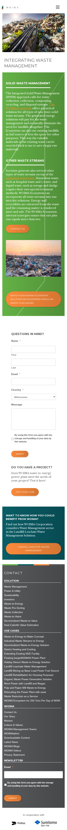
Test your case (25, 492)
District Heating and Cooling (20, 649)
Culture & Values (13, 724)
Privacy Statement (14, 754)
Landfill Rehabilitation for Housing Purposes (28, 675)
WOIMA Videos (12, 750)
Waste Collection (13, 612)
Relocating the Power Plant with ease (25, 692)
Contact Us (17, 228)
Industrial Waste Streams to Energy (24, 640)
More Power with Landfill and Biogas (24, 683)
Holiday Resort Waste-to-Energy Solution (27, 662)
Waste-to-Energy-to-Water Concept (24, 636)
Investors (9, 599)
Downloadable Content (17, 737)
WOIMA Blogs (12, 746)
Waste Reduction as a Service (21, 696)
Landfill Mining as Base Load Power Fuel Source (31, 670)
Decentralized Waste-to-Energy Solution (26, 645)
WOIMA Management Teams (20, 729)
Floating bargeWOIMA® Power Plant (24, 657)
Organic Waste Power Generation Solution (28, 679)
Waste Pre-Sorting (14, 607)
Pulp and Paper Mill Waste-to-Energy (25, 687)
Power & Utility (12, 590)
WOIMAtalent (11, 733)
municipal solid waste (20, 178)
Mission (8, 720)
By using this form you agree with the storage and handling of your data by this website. (33, 438)
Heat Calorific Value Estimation (21, 625)
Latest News (11, 742)
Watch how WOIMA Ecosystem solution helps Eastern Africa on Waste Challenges (31, 299)
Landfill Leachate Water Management (33, 549)
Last (13, 368)
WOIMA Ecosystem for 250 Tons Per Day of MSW (32, 700)
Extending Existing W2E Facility (21, 653)
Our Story (9, 716)
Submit (20, 454)
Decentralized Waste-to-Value (21, 620)
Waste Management (15, 586)
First (13, 355)
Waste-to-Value (12, 616)
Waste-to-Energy (13, 603)
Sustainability (11, 595)
